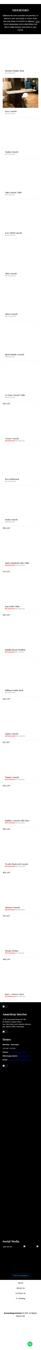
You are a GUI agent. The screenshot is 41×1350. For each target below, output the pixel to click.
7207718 (23, 1052)
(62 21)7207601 (14, 1052)
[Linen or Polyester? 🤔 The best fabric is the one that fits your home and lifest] (35, 1260)
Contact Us (20, 1293)
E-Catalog (20, 1298)
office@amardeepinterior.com (19, 1060)
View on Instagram (20, 1275)
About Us (21, 1288)
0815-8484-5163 (24, 1056)
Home (20, 1283)
